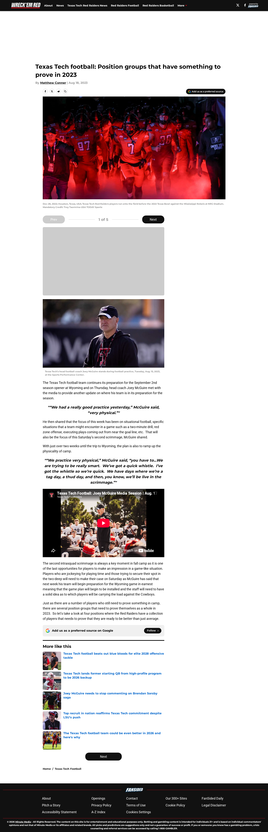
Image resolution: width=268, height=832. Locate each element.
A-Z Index (98, 812)
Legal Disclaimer (214, 805)
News (60, 5)
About (48, 5)
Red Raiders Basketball (158, 5)
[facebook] (245, 5)
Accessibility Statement (59, 812)
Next (153, 219)
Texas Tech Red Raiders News (87, 5)
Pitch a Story (51, 805)
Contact (132, 798)
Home (47, 768)
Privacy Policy (101, 805)
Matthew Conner (53, 83)
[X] (237, 5)
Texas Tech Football (68, 768)
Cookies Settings (138, 812)
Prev (53, 219)
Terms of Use (136, 805)
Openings (98, 798)
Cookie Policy (175, 805)
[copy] (65, 91)
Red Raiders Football (125, 5)
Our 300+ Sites (176, 798)
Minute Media (23, 821)
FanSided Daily (212, 798)
